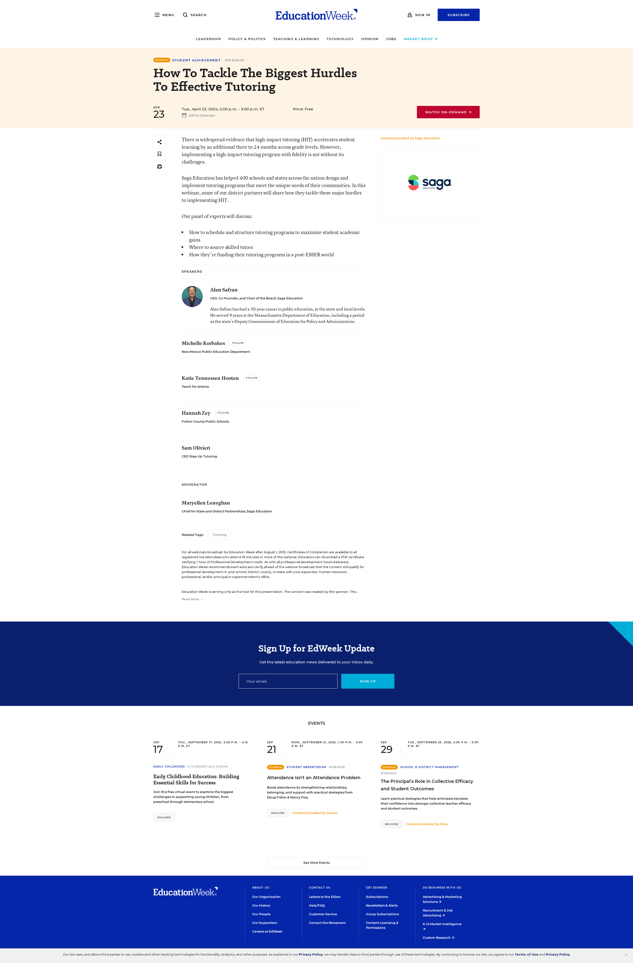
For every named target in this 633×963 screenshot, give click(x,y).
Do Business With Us (442, 887)
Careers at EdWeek (267, 931)
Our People (261, 914)
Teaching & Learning (296, 39)
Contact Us (319, 887)
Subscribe (459, 15)
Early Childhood (169, 766)
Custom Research (437, 937)
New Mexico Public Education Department (216, 352)
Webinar (234, 60)
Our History (261, 905)
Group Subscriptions (382, 914)
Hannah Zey (196, 412)
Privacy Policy (311, 954)
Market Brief (419, 39)
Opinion (370, 39)
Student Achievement (196, 60)
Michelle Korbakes (203, 343)
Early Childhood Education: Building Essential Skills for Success (196, 779)
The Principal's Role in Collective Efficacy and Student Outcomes (427, 785)
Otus (444, 824)
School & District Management (429, 767)
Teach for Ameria (195, 386)
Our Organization (266, 897)
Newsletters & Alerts (382, 905)
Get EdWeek (376, 887)
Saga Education (427, 138)
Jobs (391, 39)
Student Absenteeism (306, 767)
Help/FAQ (317, 905)
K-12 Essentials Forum (208, 766)
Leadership (208, 39)
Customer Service (323, 914)
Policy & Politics (247, 39)
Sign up (368, 681)
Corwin (332, 813)
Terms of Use (526, 954)
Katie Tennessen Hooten (210, 378)
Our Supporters (264, 923)
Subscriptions (377, 897)
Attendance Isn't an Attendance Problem (314, 777)
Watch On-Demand (446, 112)
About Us (260, 887)
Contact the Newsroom (327, 923)
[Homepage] (316, 15)
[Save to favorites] (159, 154)
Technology (340, 39)
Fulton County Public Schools (205, 421)
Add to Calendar (201, 115)
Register (164, 817)
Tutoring (220, 535)
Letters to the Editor (324, 897)
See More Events (316, 863)
